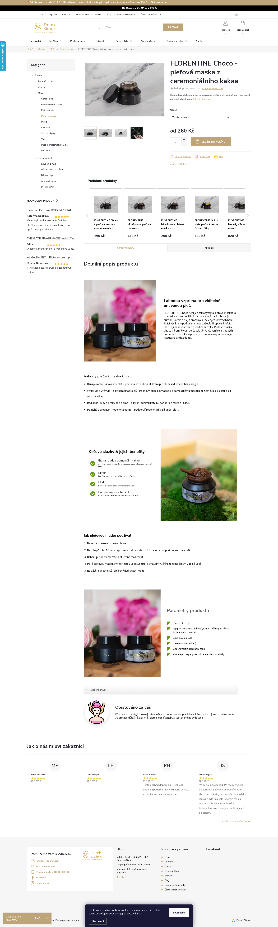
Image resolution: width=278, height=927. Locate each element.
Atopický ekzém (49, 181)
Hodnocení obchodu (126, 14)
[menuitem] (36, 41)
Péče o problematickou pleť (54, 144)
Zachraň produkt (46, 81)
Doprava (53, 14)
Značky (98, 14)
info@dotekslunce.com (47, 860)
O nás (40, 14)
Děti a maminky (45, 158)
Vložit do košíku (213, 142)
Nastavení (98, 921)
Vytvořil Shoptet (243, 920)
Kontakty (66, 14)
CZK (242, 14)
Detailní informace (201, 99)
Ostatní (38, 75)
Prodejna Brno (82, 14)
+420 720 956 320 (45, 866)
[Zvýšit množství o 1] (184, 140)
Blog (109, 14)
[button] (87, 215)
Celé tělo (45, 127)
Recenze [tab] (209, 248)
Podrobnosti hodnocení (212, 88)
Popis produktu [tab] (125, 248)
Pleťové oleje (47, 110)
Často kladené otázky (151, 14)
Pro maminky (47, 186)
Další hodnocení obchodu (236, 821)
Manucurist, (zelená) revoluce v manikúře (132, 871)
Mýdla (44, 121)
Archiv (120, 877)
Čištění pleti (47, 98)
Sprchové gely (48, 133)
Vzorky (41, 87)
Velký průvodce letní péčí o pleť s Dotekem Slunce (133, 859)
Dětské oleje (47, 175)
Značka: (180, 164)
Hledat (173, 27)
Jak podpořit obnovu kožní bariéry (133, 864)
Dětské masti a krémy (52, 169)
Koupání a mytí (48, 163)
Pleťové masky (48, 116)
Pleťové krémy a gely (51, 104)
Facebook (41, 877)
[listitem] (106, 215)
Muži (40, 93)
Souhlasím (179, 912)
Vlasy (44, 139)
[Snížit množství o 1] (184, 144)
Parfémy (45, 150)
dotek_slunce (42, 883)
